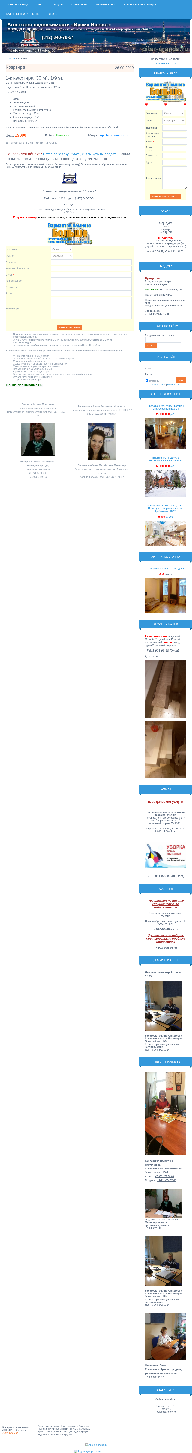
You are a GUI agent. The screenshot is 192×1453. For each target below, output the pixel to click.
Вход (174, 63)
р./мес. (166, 516)
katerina (53, 143)
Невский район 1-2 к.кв (21, 143)
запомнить (154, 381)
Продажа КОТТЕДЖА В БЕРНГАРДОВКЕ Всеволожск (165, 459)
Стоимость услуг (100, 339)
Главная (10, 58)
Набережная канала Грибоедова (165, 568)
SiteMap (13, 1432)
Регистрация (162, 63)
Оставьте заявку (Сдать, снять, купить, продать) (80, 154)
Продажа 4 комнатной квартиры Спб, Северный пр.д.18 (166, 407)
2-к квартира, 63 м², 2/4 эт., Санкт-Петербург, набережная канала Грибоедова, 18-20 (165, 508)
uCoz (5, 1432)
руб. (165, 414)
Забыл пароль (159, 384)
